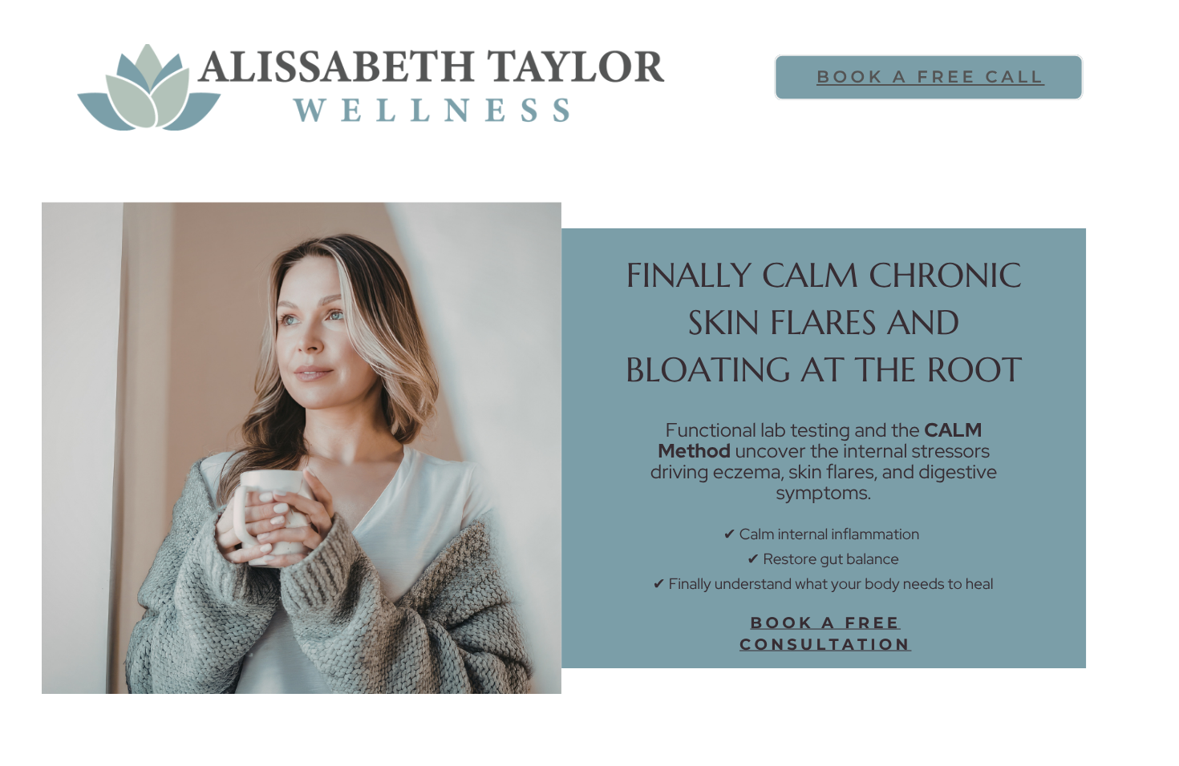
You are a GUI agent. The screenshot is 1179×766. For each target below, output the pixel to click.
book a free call (930, 77)
